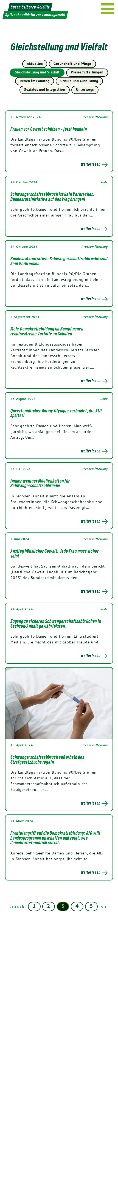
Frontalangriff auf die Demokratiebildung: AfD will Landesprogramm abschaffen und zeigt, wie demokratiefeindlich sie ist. (55, 837)
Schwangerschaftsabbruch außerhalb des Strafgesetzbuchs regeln (47, 759)
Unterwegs (85, 89)
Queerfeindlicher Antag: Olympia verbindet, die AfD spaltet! (56, 413)
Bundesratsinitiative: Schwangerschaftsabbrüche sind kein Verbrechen (59, 261)
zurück (17, 906)
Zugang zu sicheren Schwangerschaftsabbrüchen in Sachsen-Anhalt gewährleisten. (55, 624)
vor (104, 906)
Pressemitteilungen (87, 72)
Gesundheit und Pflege (72, 63)
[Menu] (107, 9)
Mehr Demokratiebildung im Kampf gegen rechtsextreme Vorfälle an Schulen (46, 331)
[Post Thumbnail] (59, 703)
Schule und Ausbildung (79, 81)
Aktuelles (35, 63)
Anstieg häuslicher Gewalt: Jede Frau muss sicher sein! (54, 553)
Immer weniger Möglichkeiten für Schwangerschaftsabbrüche (40, 483)
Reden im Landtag (34, 81)
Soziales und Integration (44, 89)
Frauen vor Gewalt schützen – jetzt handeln (48, 129)
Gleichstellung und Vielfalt (37, 72)
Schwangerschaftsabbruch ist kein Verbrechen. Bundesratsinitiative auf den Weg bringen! (52, 197)
